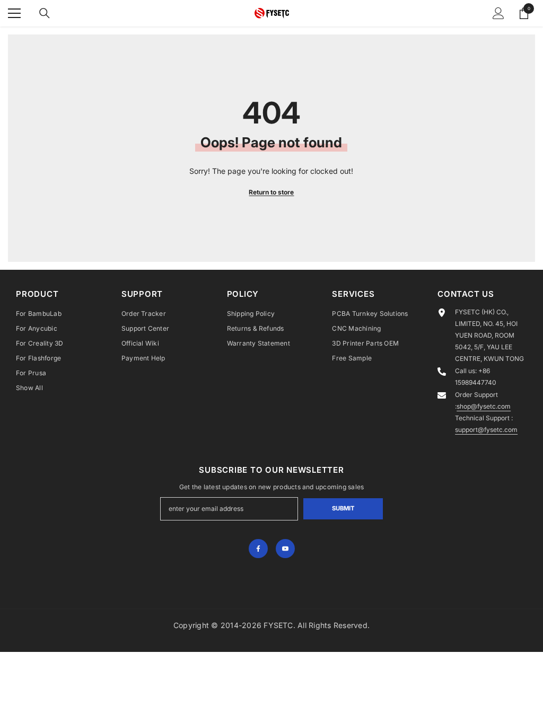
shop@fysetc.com (484, 406)
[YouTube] (285, 548)
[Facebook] (258, 548)
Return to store (271, 192)
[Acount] (498, 13)
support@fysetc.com (486, 430)
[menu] (14, 13)
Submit (343, 508)
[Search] (44, 13)
